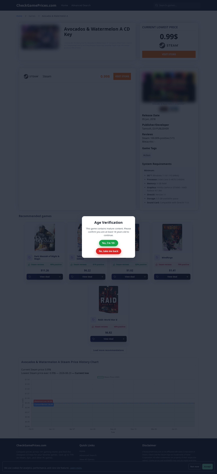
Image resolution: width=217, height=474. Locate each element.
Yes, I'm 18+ (108, 243)
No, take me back (108, 251)
